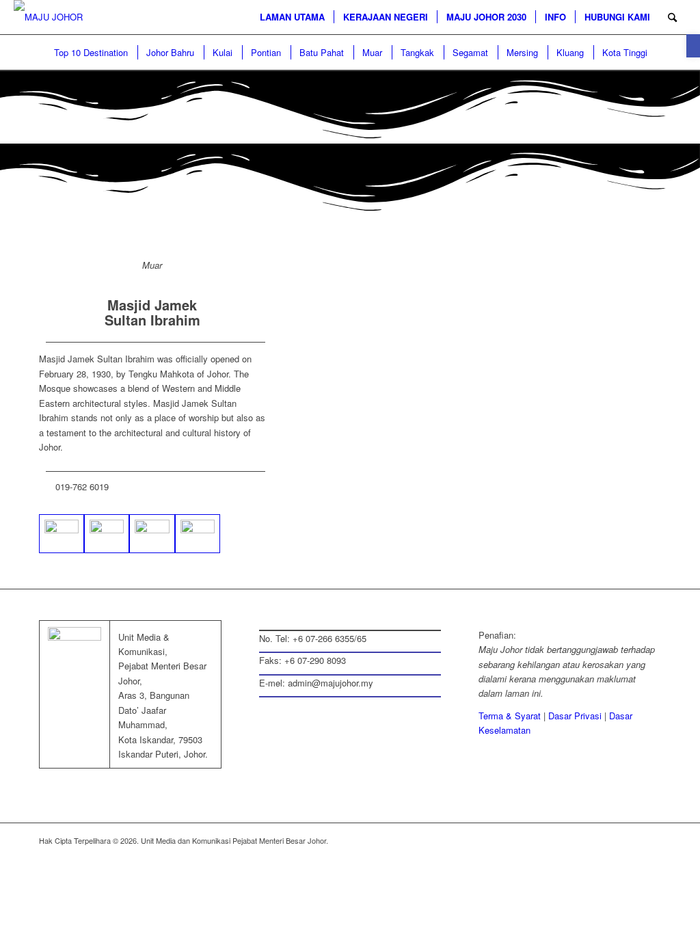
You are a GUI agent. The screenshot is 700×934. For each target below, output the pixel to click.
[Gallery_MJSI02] (61, 533)
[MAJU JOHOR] (48, 17)
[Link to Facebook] (568, 840)
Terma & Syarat (510, 715)
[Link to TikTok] (630, 840)
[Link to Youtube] (651, 840)
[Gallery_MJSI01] (106, 533)
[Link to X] (589, 840)
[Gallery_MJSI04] (197, 533)
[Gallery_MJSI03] (151, 533)
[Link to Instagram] (610, 840)
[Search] (672, 17)
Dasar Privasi (575, 715)
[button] (693, 45)
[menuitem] (292, 17)
